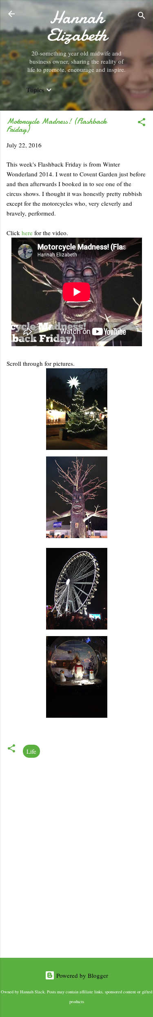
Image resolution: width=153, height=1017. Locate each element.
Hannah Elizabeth (77, 26)
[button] (141, 123)
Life (31, 751)
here (28, 233)
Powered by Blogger (81, 975)
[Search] (141, 16)
